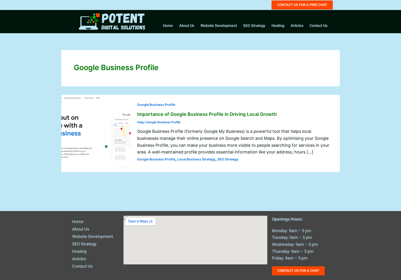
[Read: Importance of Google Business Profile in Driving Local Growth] (96, 132)
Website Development (218, 25)
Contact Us (318, 25)
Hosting (278, 25)
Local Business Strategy (196, 159)
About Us (186, 25)
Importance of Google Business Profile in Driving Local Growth (207, 114)
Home (168, 25)
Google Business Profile (156, 105)
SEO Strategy (254, 25)
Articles (297, 25)
